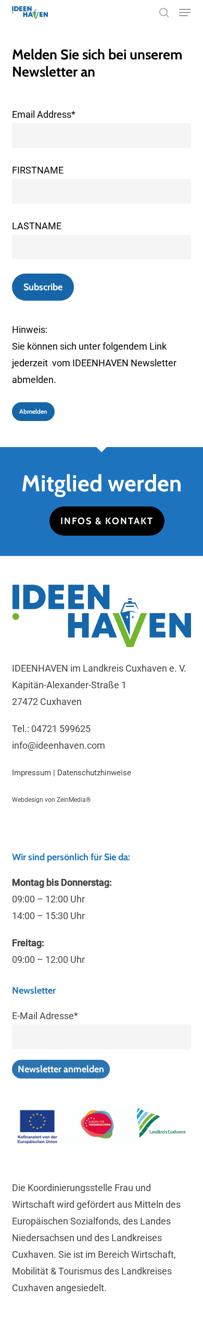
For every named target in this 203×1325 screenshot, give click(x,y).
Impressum (31, 772)
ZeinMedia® (74, 799)
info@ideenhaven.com (58, 745)
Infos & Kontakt (107, 521)
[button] (185, 12)
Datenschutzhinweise (94, 772)
